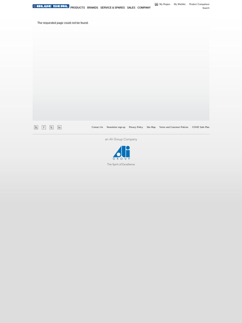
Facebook (44, 127)
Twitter (52, 127)
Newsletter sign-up (116, 127)
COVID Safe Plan (200, 127)
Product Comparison (199, 4)
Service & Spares (112, 7)
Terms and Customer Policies (173, 127)
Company (144, 7)
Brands (92, 7)
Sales (131, 7)
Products (77, 7)
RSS (36, 127)
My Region (165, 4)
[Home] (51, 6)
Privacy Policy (136, 127)
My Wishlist (180, 4)
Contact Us (97, 127)
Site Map (151, 127)
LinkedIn (59, 127)
